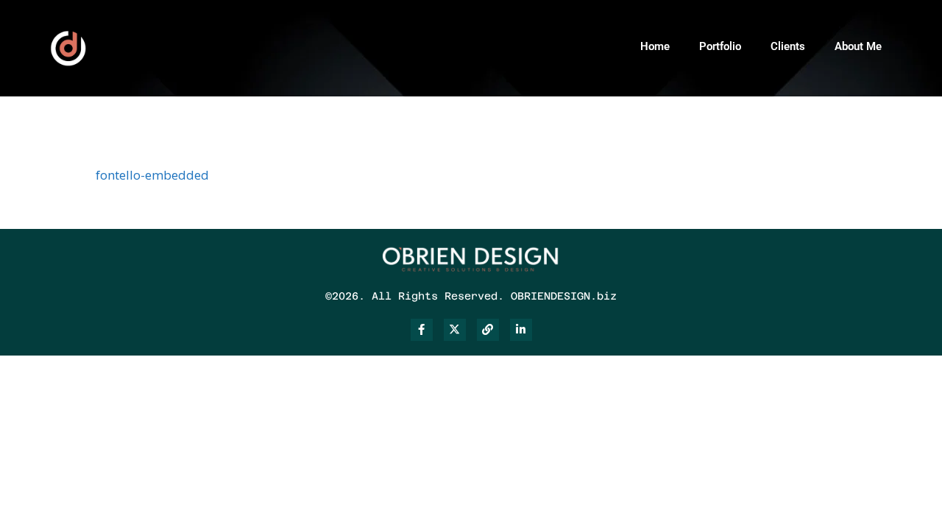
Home (655, 46)
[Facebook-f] (422, 330)
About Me (858, 46)
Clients (788, 46)
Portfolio (720, 46)
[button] (926, 44)
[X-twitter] (455, 330)
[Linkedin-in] (521, 330)
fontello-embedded (152, 174)
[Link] (488, 330)
